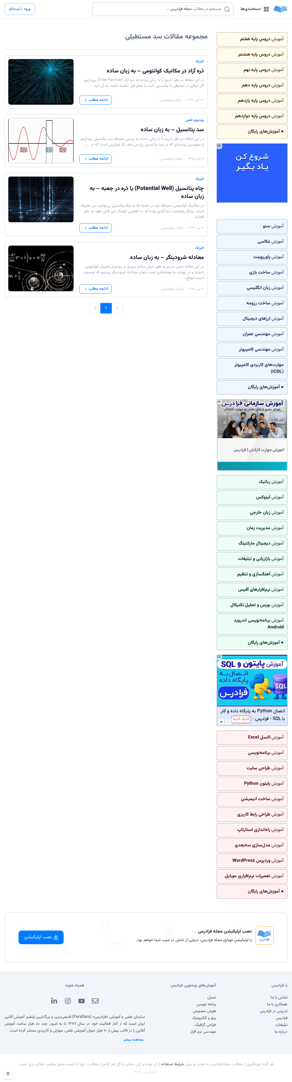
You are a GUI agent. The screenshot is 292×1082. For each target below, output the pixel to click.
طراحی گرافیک (205, 1025)
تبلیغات (281, 1025)
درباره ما (281, 1032)
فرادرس (281, 1018)
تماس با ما (279, 997)
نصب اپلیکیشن (38, 937)
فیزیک (199, 61)
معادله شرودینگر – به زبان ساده (167, 257)
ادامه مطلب (98, 100)
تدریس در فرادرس (273, 1011)
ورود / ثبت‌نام (20, 9)
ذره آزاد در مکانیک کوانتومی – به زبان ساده (155, 71)
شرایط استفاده (172, 1064)
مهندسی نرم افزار (203, 1032)
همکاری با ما (277, 1004)
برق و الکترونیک (204, 1018)
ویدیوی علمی (195, 120)
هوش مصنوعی (204, 1011)
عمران (211, 997)
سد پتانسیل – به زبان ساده (172, 129)
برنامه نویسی (206, 1004)
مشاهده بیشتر (133, 1039)
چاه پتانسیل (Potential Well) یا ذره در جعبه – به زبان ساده (147, 192)
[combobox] (159, 9)
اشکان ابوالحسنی (170, 100)
